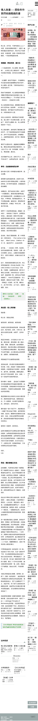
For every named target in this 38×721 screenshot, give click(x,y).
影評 (29, 71)
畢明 (15, 23)
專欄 (29, 392)
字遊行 (29, 628)
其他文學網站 (5, 718)
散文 (15, 648)
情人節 (5, 23)
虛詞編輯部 (9, 26)
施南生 (29, 16)
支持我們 (4, 720)
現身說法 (3, 648)
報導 (29, 145)
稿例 (11, 717)
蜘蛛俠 (29, 13)
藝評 (29, 48)
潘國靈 (11, 23)
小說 (29, 169)
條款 (11, 720)
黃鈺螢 (20, 23)
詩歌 (29, 647)
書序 (29, 120)
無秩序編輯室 (4, 18)
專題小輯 (30, 430)
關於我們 (4, 717)
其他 (13, 658)
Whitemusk (15, 660)
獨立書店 (32, 15)
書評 (3, 680)
